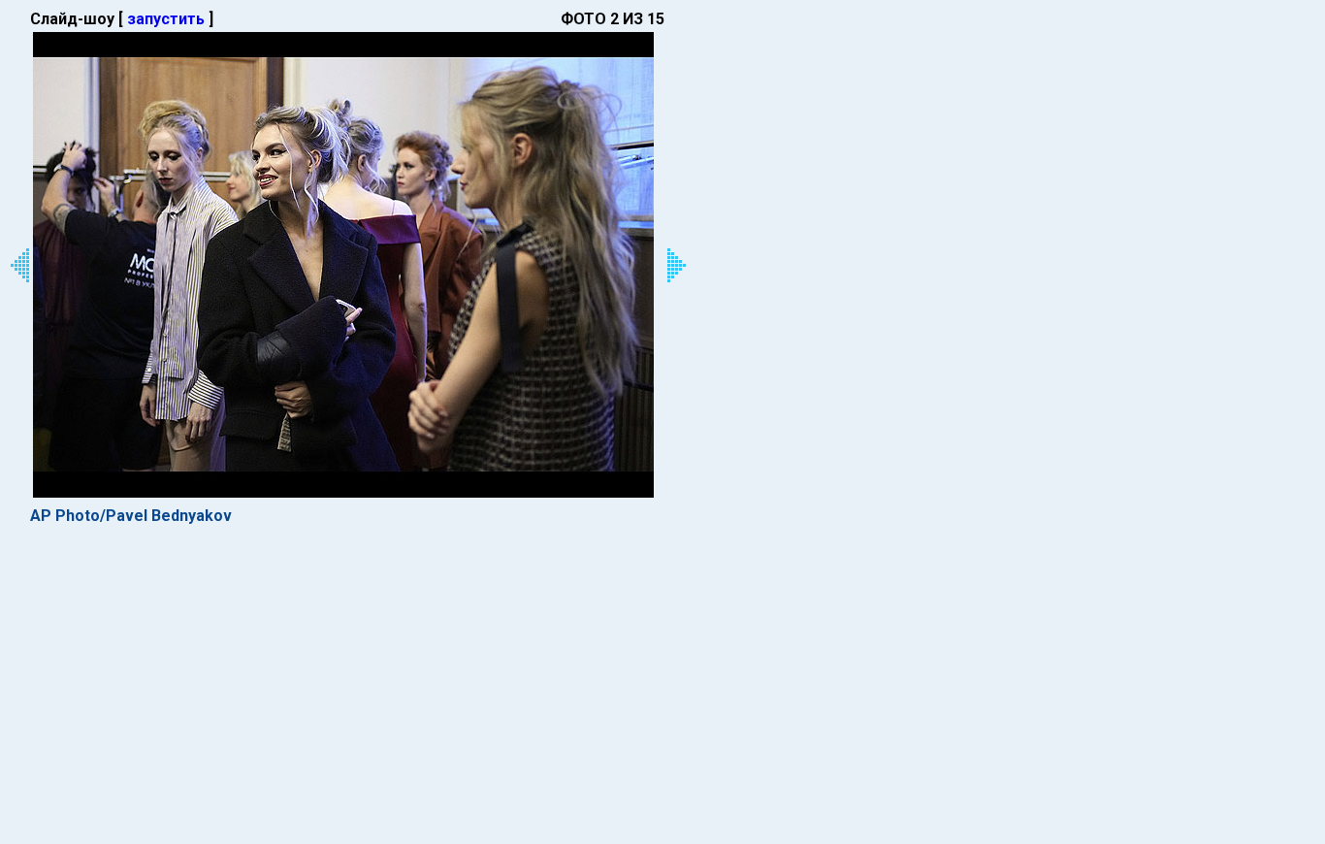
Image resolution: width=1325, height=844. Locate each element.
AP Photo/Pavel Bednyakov (131, 515)
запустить (166, 19)
